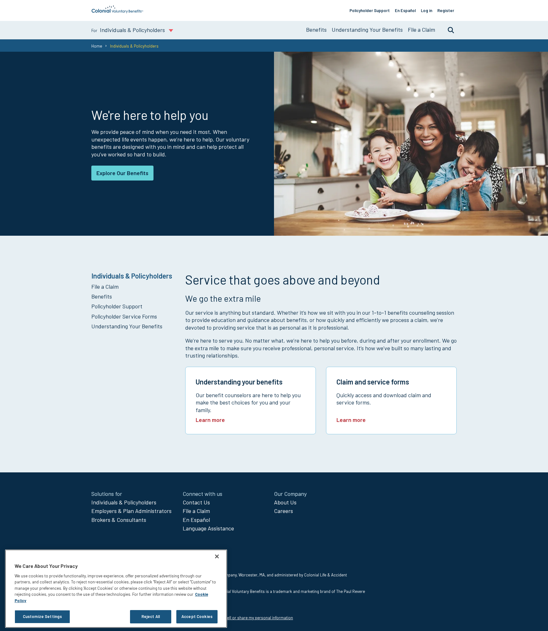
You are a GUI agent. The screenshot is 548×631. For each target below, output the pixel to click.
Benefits (316, 29)
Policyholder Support (369, 10)
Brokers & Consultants (118, 519)
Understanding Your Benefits (367, 29)
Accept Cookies (196, 616)
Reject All (150, 616)
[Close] (217, 556)
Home (96, 46)
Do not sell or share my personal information (252, 617)
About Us (285, 502)
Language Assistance (208, 528)
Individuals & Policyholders (123, 502)
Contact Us (196, 502)
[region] (116, 588)
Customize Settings (42, 616)
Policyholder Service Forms (124, 316)
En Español (405, 10)
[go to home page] (117, 11)
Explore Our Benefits (122, 172)
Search (447, 29)
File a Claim (421, 29)
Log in (426, 10)
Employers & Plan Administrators (131, 510)
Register (445, 10)
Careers (283, 510)
